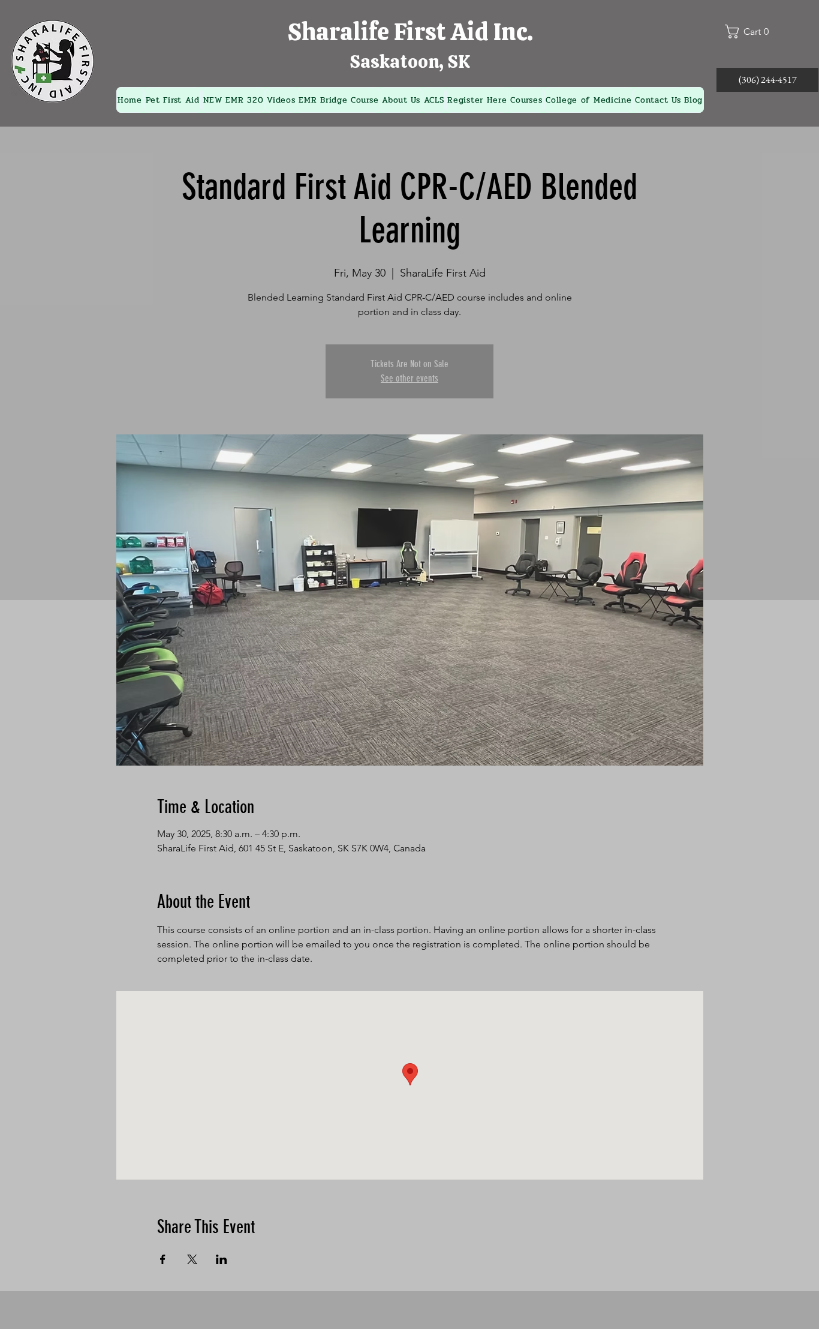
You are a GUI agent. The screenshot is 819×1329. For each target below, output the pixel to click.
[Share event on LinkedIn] (221, 1259)
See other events (409, 378)
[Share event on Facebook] (162, 1259)
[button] (752, 31)
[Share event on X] (192, 1259)
